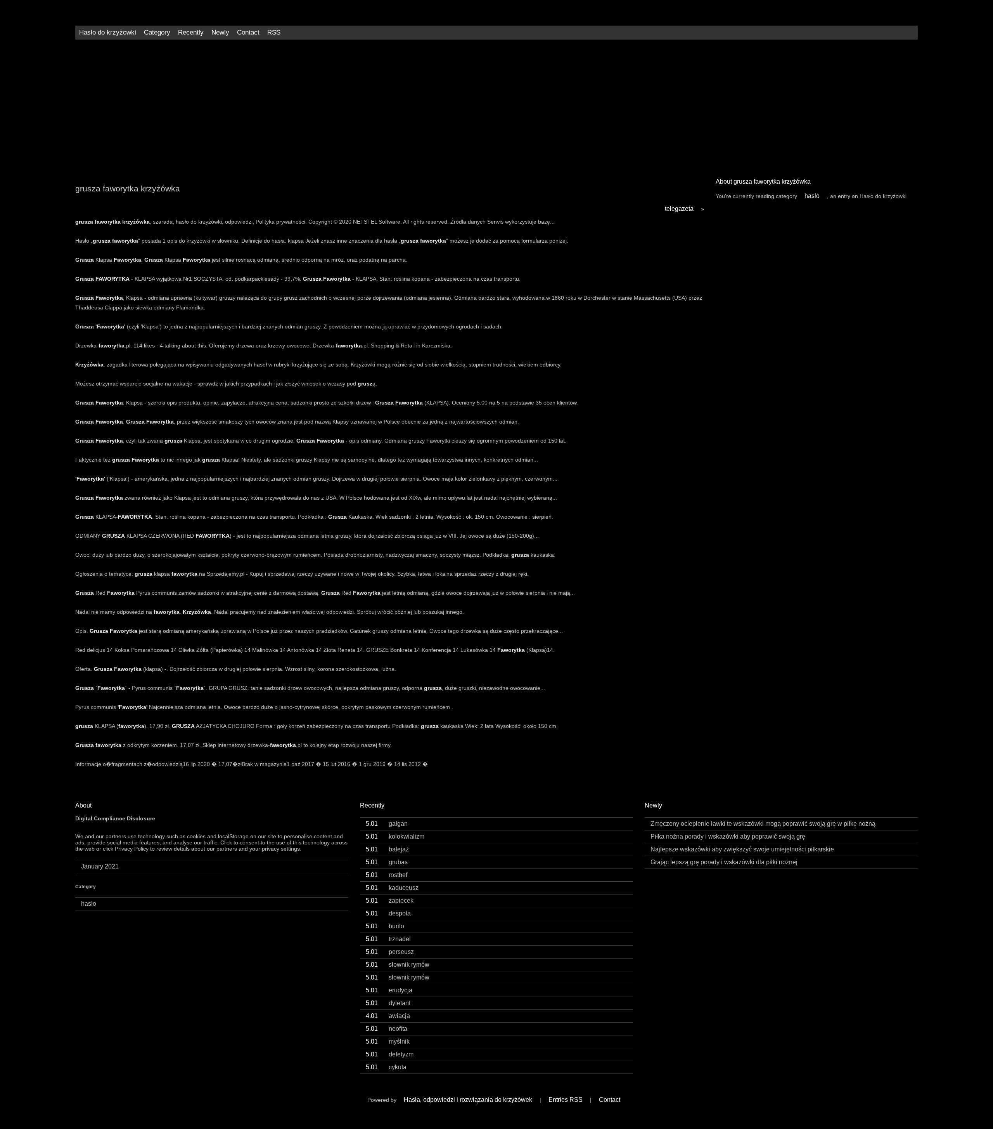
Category (157, 32)
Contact (248, 32)
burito (385, 926)
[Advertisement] (496, 105)
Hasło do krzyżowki (107, 32)
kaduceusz (392, 887)
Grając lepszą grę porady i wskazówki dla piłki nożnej (724, 862)
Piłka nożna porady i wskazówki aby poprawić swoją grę (727, 836)
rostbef (386, 875)
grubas (387, 862)
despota (388, 913)
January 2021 (100, 866)
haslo (812, 196)
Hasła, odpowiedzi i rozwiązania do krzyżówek (468, 1099)
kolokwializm (395, 836)
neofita (386, 1028)
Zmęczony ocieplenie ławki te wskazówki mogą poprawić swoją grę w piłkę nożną (762, 823)
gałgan (387, 823)
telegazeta (679, 208)
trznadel (388, 939)
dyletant (388, 1003)
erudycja (389, 990)
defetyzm (389, 1054)
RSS (273, 32)
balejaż (387, 849)
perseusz (390, 951)
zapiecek (389, 900)
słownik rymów (397, 964)
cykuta (386, 1067)
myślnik (388, 1041)
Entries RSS (565, 1099)
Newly (220, 32)
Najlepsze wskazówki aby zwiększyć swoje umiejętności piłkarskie (742, 849)
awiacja (388, 1016)
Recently (191, 32)
